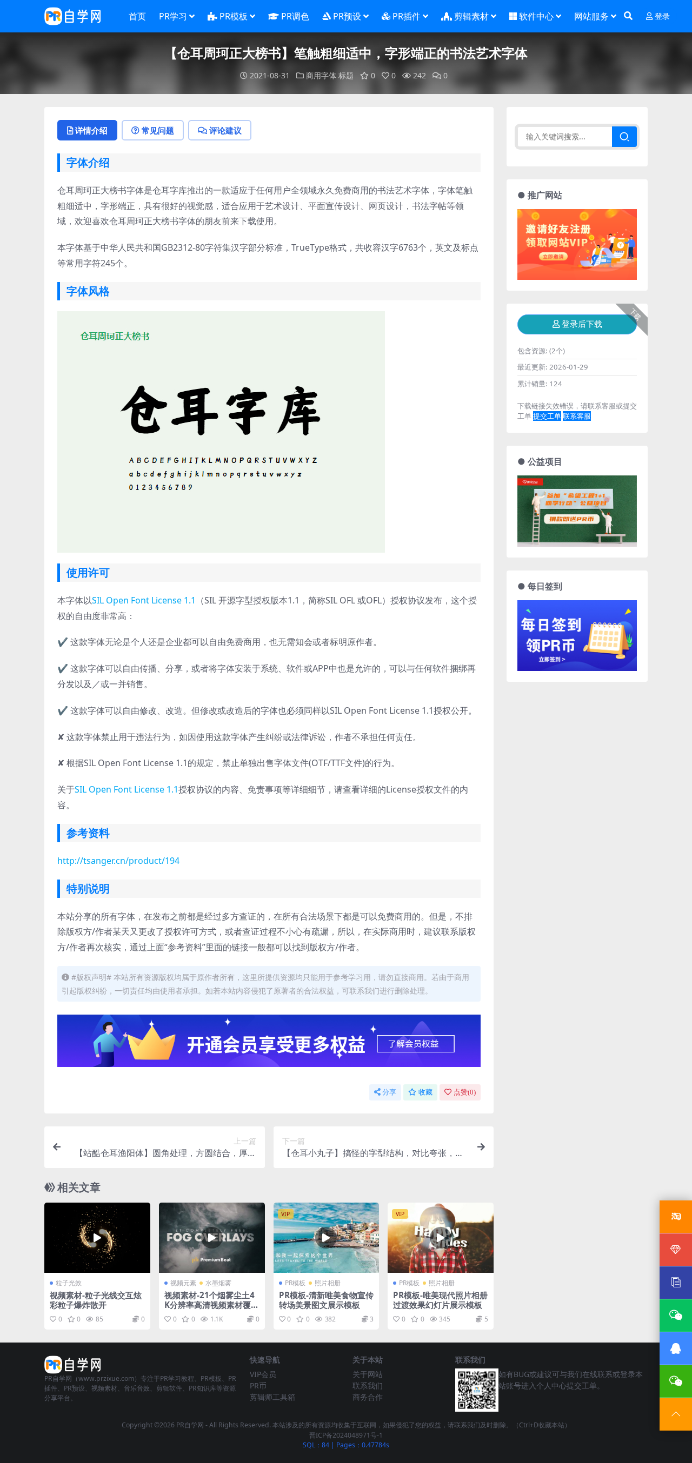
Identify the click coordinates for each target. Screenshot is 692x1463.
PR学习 (173, 16)
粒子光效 (69, 1282)
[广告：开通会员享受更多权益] (269, 1044)
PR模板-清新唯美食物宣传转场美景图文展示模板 (326, 1300)
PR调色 (295, 16)
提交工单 (547, 416)
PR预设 (347, 16)
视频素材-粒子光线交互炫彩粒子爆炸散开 (96, 1300)
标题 (346, 75)
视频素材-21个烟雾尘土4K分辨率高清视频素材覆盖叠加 (211, 1305)
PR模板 (233, 16)
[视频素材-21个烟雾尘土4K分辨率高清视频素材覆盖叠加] (212, 1238)
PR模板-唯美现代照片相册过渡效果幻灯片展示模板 (440, 1300)
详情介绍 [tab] (91, 130)
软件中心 (536, 16)
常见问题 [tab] (158, 130)
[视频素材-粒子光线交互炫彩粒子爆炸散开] (97, 1238)
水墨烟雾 (218, 1282)
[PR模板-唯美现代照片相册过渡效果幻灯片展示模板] (441, 1238)
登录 (662, 16)
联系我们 (367, 1385)
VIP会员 (263, 1374)
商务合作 (367, 1397)
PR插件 (406, 16)
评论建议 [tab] (225, 130)
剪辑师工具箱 (272, 1397)
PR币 (258, 1385)
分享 (389, 1092)
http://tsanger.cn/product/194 (118, 861)
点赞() (465, 1092)
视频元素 (183, 1282)
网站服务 (591, 16)
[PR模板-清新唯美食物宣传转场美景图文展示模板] (327, 1238)
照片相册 (328, 1282)
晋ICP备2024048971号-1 (346, 1435)
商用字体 (321, 75)
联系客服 (577, 416)
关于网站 (367, 1374)
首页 (137, 16)
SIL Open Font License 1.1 (144, 600)
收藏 (425, 1092)
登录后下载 (582, 324)
